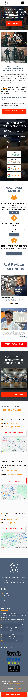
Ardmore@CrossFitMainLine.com (15, 427)
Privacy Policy (20, 683)
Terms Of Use (13, 683)
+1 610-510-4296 (11, 519)
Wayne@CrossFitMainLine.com (14, 523)
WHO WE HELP (8, 597)
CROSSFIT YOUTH (8, 599)
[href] (14, 444)
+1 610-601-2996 (11, 423)
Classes (6, 593)
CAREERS (6, 601)
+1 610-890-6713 (11, 471)
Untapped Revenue (17, 688)
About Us (6, 595)
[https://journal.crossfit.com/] (14, 668)
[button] (22, 3)
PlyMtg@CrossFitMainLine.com (15, 474)
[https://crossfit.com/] (14, 653)
